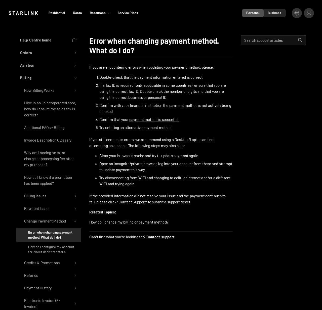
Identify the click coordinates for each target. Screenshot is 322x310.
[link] (23, 13)
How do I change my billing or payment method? (129, 222)
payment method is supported (154, 119)
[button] (48, 53)
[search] (300, 40)
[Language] (297, 13)
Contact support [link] (160, 237)
